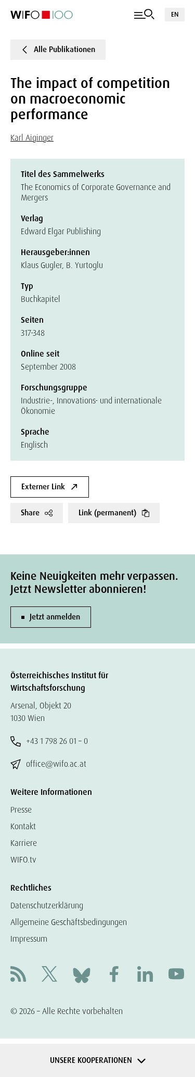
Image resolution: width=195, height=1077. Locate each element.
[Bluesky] (81, 975)
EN (174, 14)
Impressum (28, 938)
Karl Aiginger (32, 137)
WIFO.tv (23, 859)
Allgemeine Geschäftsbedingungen (68, 922)
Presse (21, 809)
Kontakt (23, 826)
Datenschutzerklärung (46, 905)
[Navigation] (144, 14)
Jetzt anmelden (55, 617)
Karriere (23, 843)
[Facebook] (114, 975)
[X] (49, 975)
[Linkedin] (145, 975)
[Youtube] (176, 975)
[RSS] (18, 975)
